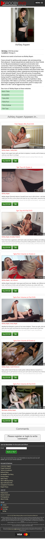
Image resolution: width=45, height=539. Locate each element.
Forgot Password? (6, 468)
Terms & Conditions (6, 470)
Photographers (5, 497)
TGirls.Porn (5, 102)
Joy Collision (14, 280)
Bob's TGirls (6, 91)
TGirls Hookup (6, 105)
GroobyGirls (5, 95)
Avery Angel (13, 323)
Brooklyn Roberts (15, 237)
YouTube (5, 509)
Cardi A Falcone (14, 367)
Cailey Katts (13, 150)
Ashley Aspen (6, 150)
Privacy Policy (5, 476)
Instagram (5, 507)
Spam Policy (4, 478)
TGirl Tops (5, 108)
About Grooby (4, 499)
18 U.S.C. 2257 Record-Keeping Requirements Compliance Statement (22, 515)
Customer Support (6, 466)
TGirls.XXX (5, 98)
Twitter (4, 505)
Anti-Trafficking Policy (7, 480)
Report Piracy (4, 487)
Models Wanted (5, 495)
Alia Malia (4, 410)
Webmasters (4, 493)
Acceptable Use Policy (7, 474)
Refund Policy (5, 472)
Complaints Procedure (7, 485)
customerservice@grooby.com (14, 529)
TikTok (4, 511)
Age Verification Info (6, 483)
